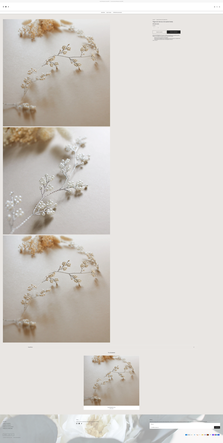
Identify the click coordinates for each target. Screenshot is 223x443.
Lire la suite (155, 40)
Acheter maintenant (174, 31)
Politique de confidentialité (8, 428)
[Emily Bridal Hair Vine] (111, 381)
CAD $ (11, 434)
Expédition (30, 347)
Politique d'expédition (7, 423)
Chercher (4, 421)
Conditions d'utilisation (7, 425)
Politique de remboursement (8, 426)
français (5, 434)
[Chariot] (219, 7)
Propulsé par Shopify (17, 437)
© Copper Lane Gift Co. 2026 (7, 437)
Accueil (154, 19)
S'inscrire (217, 427)
